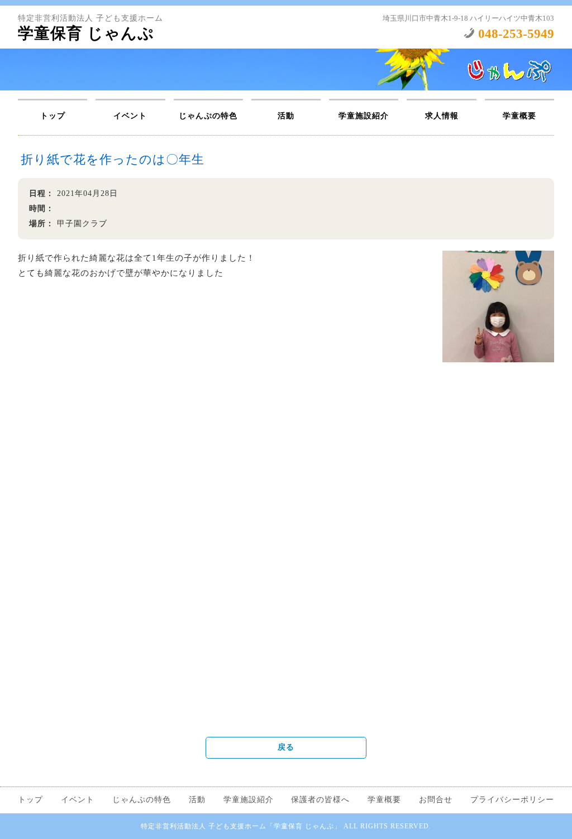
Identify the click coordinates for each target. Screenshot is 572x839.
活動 (286, 116)
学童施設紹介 (364, 116)
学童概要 (519, 116)
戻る (286, 747)
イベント (130, 116)
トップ (52, 116)
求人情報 (442, 116)
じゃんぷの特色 (208, 116)
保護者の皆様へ (320, 799)
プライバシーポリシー (512, 799)
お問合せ (435, 799)
